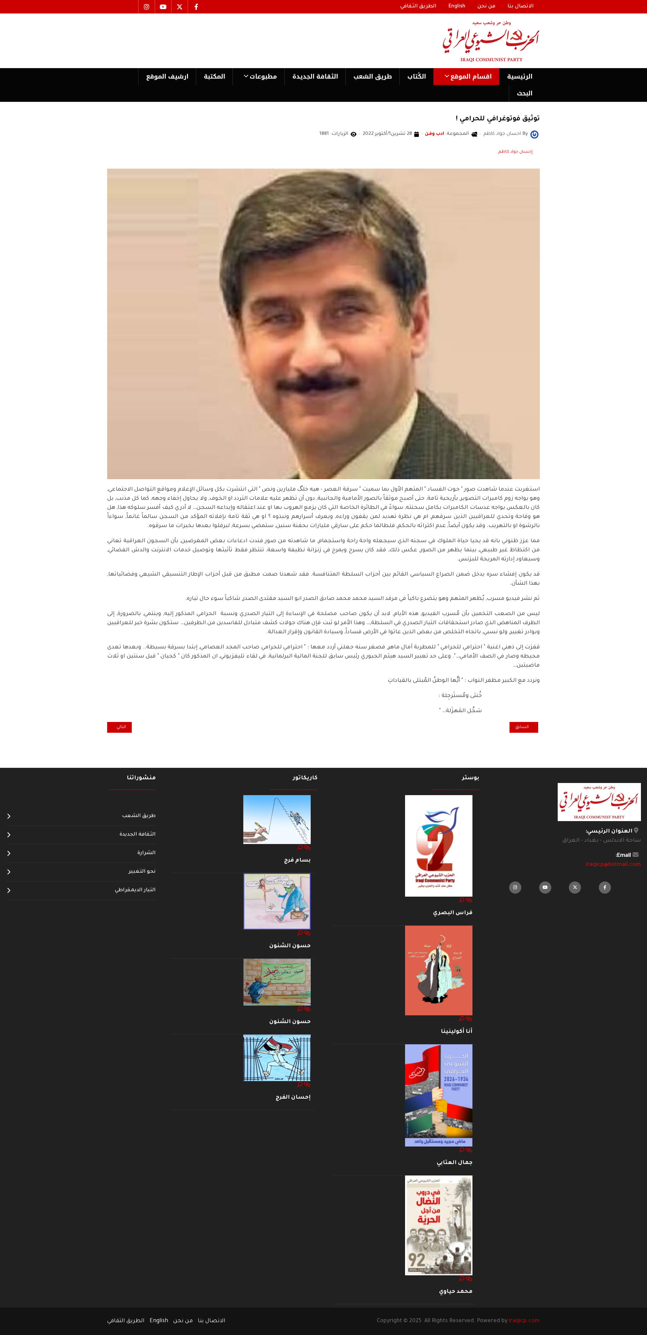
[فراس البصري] (438, 846)
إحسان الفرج (293, 1098)
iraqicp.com (524, 1321)
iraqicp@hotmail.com (613, 865)
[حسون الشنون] (277, 902)
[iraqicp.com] (481, 41)
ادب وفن (434, 134)
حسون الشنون (290, 946)
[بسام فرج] (277, 820)
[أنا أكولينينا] (438, 971)
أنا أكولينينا (456, 1032)
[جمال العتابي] (438, 1096)
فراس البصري (452, 913)
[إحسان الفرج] (277, 1058)
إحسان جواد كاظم (515, 152)
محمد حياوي (455, 1292)
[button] (466, 76)
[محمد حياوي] (438, 1226)
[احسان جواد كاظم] (534, 135)
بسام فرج (297, 861)
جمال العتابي (454, 1163)
